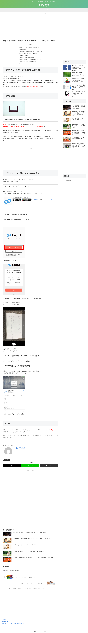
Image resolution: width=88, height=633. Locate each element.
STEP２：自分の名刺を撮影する (27, 57)
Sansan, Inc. (36, 199)
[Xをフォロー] (14, 451)
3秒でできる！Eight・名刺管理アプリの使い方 (29, 47)
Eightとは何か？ (22, 49)
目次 (28, 44)
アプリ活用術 (6, 459)
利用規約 (4, 619)
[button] (49, 465)
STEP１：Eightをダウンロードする (27, 55)
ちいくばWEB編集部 (19, 448)
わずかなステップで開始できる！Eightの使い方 (29, 53)
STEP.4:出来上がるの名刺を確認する (28, 61)
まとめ (20, 63)
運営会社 (4, 621)
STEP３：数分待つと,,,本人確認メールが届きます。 (31, 59)
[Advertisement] (44, 24)
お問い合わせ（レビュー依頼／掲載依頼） (12, 623)
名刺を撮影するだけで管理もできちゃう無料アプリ (31, 51)
